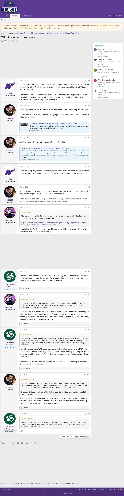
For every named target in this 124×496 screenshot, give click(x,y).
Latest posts (99, 45)
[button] (33, 16)
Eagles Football (102, 56)
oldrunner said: (26, 334)
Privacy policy (102, 489)
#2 (89, 105)
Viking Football (102, 76)
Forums (15, 16)
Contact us (79, 489)
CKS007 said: (25, 212)
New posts (5, 20)
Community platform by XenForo (62, 494)
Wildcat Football (103, 87)
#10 (88, 375)
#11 (88, 414)
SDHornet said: (26, 299)
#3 (89, 138)
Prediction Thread (104, 59)
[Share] (85, 80)
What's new (27, 16)
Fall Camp (101, 90)
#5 (89, 187)
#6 (89, 207)
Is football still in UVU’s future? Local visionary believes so (53, 123)
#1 (89, 80)
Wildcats (6, 489)
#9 (89, 330)
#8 (89, 295)
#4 (89, 167)
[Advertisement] (45, 61)
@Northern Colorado (106, 80)
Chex (5, 41)
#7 (89, 271)
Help (110, 489)
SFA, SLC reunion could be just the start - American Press (45, 148)
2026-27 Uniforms (105, 69)
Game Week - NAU (105, 49)
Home (5, 16)
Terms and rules (90, 489)
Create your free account (110, 25)
